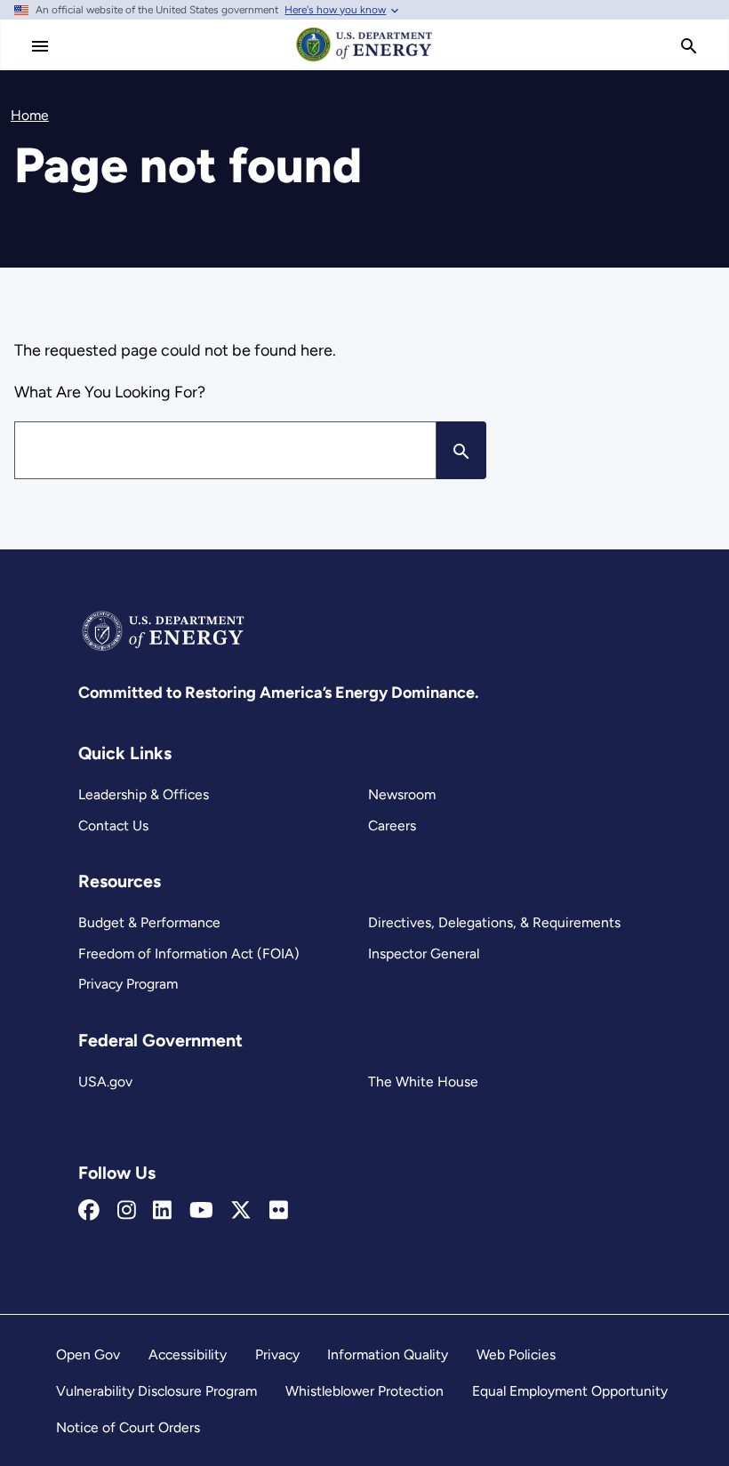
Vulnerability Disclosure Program (156, 1390)
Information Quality (387, 1354)
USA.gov (105, 1081)
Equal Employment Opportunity (570, 1390)
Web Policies (516, 1354)
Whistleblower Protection (364, 1390)
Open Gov (88, 1354)
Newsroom (402, 794)
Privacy (277, 1354)
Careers (392, 825)
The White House (423, 1081)
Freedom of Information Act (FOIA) (189, 953)
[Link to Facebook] (89, 1210)
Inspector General (423, 953)
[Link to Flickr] (278, 1210)
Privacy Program (128, 983)
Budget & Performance (149, 922)
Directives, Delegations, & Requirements (494, 922)
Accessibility (187, 1354)
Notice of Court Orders (128, 1427)
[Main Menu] (40, 46)
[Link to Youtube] (201, 1210)
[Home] (364, 60)
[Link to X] (241, 1210)
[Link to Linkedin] (162, 1210)
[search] (689, 46)
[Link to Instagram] (126, 1210)
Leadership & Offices (143, 794)
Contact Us (113, 825)
